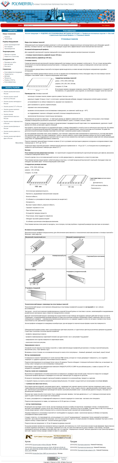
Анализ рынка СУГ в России (13, 106)
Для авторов (8, 64)
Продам (73, 442)
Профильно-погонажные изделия (93, 33)
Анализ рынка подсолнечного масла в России (11, 116)
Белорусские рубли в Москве (41, 444)
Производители (9, 48)
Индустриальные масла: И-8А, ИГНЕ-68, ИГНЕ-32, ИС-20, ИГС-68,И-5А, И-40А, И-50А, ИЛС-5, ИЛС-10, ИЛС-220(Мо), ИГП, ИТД (46, 449)
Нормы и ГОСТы (9, 80)
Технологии (8, 39)
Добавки (7, 76)
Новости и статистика (11, 56)
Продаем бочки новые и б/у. (87, 450)
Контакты (7, 66)
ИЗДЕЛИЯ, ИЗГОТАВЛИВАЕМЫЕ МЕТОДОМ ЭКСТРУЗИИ (60, 33)
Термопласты (8, 74)
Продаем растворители (85, 447)
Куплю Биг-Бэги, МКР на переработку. (44, 453)
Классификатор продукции (13, 72)
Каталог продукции (31, 33)
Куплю (28, 442)
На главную (106, 25)
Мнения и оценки (10, 54)
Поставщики (8, 46)
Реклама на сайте (10, 62)
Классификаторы (10, 82)
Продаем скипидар (84, 444)
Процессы (7, 78)
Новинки (7, 37)
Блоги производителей (12, 45)
